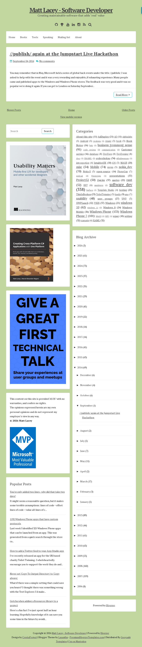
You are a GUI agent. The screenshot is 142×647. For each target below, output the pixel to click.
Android (84, 141)
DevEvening (122, 154)
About (78, 37)
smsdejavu (98, 185)
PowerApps (96, 176)
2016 (79, 347)
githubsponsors (122, 158)
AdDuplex (103, 136)
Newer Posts (14, 110)
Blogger (110, 605)
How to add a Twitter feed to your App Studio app (37, 550)
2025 (79, 255)
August (84, 430)
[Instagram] (78, 24)
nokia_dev (125, 167)
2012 (79, 525)
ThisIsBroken (83, 194)
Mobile (94, 167)
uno (127, 194)
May (82, 461)
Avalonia (97, 141)
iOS (114, 162)
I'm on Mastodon (77, 641)
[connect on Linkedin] (72, 24)
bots (91, 145)
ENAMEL (88, 158)
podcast (79, 176)
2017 (79, 337)
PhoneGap (122, 171)
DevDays (107, 154)
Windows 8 (109, 207)
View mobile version (71, 116)
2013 (79, 515)
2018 (79, 326)
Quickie (101, 180)
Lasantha (63, 637)
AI (115, 136)
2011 (79, 535)
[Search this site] (89, 24)
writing (128, 216)
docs (78, 158)
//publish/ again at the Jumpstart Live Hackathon (64, 54)
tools (118, 194)
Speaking (48, 37)
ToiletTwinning (103, 194)
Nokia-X (87, 171)
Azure (108, 141)
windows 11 (92, 207)
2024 (79, 265)
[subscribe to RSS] (83, 24)
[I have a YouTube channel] (67, 24)
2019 (79, 316)
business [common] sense (115, 145)
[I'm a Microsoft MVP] (61, 24)
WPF (107, 216)
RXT (85, 185)
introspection (82, 162)
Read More (122, 94)
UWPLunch (82, 203)
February (85, 491)
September (86, 405)
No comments (47, 61)
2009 (79, 555)
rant (129, 180)
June (82, 451)
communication (108, 149)
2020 (79, 306)
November (86, 385)
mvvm (110, 167)
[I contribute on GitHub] (55, 24)
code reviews (89, 149)
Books (23, 37)
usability (81, 198)
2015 (79, 357)
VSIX (97, 203)
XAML (96, 220)
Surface (89, 190)
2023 (79, 276)
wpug (116, 216)
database (94, 154)
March (83, 481)
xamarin (85, 220)
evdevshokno (103, 158)
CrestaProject (29, 637)
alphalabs (127, 136)
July (82, 440)
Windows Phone (100, 212)
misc (79, 167)
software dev (120, 184)
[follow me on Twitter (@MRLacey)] (51, 24)
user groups (105, 198)
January (84, 501)
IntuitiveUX (100, 162)
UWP (124, 198)
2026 (79, 245)
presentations (117, 175)
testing (123, 190)
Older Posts (128, 110)
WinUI (98, 216)
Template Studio (105, 190)
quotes (115, 180)
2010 (79, 545)
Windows (110, 203)
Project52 (82, 180)
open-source (103, 171)
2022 (79, 286)
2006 (79, 586)
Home (12, 37)
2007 (79, 576)
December (85, 375)
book (118, 141)
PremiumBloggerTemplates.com (87, 637)
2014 (79, 367)
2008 (79, 566)
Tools (35, 37)
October (84, 395)
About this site (84, 136)
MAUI (124, 162)
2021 (79, 296)
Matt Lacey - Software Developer (71, 10)
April (83, 471)
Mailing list (64, 37)
